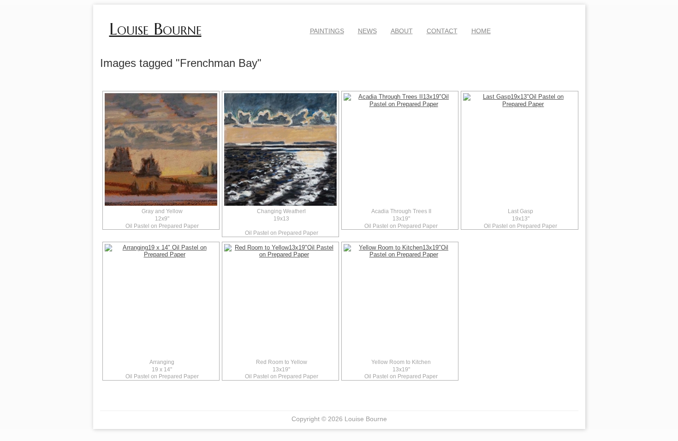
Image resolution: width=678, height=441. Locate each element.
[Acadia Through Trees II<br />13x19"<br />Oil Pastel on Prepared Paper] (400, 149)
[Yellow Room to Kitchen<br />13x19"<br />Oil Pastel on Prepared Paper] (400, 300)
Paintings (327, 31)
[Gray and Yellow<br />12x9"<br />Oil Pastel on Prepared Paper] (161, 149)
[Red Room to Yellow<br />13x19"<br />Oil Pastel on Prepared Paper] (280, 300)
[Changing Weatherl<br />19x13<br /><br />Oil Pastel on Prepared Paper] (280, 149)
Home (481, 31)
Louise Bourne (155, 29)
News (367, 31)
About (402, 31)
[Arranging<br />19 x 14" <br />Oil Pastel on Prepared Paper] (161, 300)
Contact (442, 31)
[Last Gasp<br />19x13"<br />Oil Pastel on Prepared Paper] (519, 149)
